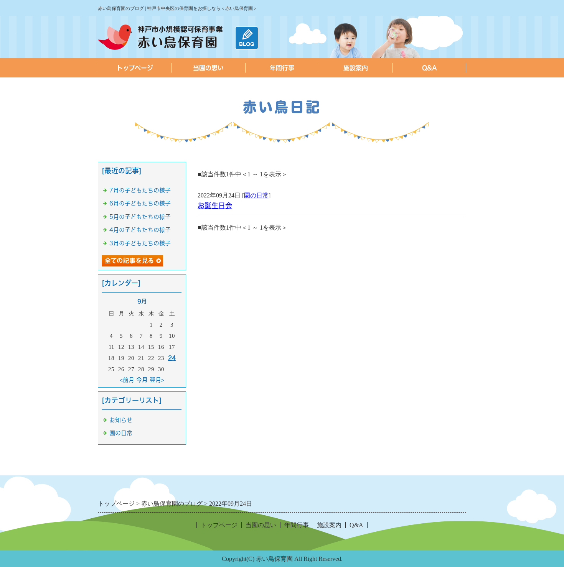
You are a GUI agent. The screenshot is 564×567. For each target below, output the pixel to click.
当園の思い (208, 68)
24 (172, 358)
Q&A (429, 68)
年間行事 (282, 68)
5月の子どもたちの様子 (140, 217)
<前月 (127, 380)
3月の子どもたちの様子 (140, 243)
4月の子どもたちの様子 (140, 230)
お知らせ (120, 420)
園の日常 (256, 195)
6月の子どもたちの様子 (140, 203)
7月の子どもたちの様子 (140, 190)
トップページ (135, 68)
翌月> (157, 380)
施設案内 (355, 68)
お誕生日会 (215, 205)
